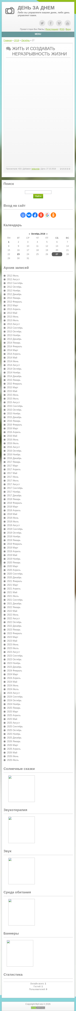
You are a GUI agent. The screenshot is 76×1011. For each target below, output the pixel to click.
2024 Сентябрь (15, 696)
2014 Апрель (14, 354)
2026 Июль (13, 760)
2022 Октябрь (14, 622)
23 (18, 254)
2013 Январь (14, 298)
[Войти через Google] (47, 215)
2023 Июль (13, 648)
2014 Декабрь (14, 376)
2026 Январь (14, 741)
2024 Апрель (14, 678)
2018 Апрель (14, 510)
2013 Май (12, 313)
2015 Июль (13, 398)
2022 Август (13, 618)
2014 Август (13, 365)
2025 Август (13, 722)
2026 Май (12, 752)
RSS (62, 29)
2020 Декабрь (14, 577)
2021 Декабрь (14, 603)
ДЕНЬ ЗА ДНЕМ (36, 7)
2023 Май (12, 640)
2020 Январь (14, 562)
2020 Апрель (14, 570)
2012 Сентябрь (15, 283)
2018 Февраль (14, 503)
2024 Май (12, 681)
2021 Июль (13, 596)
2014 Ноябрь (14, 372)
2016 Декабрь (14, 458)
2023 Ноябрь (14, 663)
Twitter (42, 23)
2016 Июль (13, 443)
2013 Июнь (13, 316)
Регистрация (51, 29)
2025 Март (12, 711)
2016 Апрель (14, 432)
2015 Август (13, 402)
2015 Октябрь (14, 409)
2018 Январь (14, 499)
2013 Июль (13, 320)
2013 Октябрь (14, 331)
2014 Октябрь (14, 368)
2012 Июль (13, 275)
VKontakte (59, 23)
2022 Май (12, 611)
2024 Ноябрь (14, 704)
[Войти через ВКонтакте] (29, 215)
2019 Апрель (14, 551)
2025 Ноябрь (14, 734)
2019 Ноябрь (14, 558)
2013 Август (13, 324)
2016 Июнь (13, 439)
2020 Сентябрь (15, 573)
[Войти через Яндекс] (41, 215)
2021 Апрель (14, 588)
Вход (68, 29)
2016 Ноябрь (14, 454)
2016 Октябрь (14, 450)
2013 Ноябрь (14, 335)
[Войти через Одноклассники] (53, 215)
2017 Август (13, 484)
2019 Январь (14, 540)
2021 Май (12, 592)
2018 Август (13, 525)
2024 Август (13, 693)
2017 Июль (13, 480)
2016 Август (13, 447)
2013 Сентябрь (15, 327)
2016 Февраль (14, 424)
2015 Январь (14, 380)
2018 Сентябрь (15, 529)
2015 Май (12, 391)
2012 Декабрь (14, 294)
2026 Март (12, 745)
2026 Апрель (14, 749)
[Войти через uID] (23, 215)
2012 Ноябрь (14, 290)
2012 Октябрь (14, 286)
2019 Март (12, 547)
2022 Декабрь (14, 626)
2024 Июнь (13, 685)
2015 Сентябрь (15, 406)
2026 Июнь (13, 756)
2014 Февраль (14, 346)
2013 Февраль (14, 301)
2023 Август (13, 652)
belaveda (35, 169)
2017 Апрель (14, 469)
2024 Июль (13, 689)
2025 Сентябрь (15, 726)
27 (57, 254)
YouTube (68, 23)
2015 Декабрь (14, 417)
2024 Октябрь (14, 700)
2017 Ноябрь (14, 491)
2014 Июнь (13, 361)
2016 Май (12, 436)
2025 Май (12, 719)
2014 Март (12, 350)
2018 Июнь (13, 518)
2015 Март (12, 387)
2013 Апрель (14, 309)
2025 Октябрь (14, 730)
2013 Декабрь (14, 339)
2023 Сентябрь (15, 655)
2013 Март (12, 305)
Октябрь (25, 40)
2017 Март (12, 465)
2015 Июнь (13, 395)
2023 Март (12, 637)
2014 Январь (14, 342)
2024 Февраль (14, 670)
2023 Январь (14, 629)
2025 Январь (14, 708)
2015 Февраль (14, 383)
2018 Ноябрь (14, 536)
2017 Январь (14, 462)
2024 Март (12, 674)
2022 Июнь (13, 614)
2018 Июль (13, 521)
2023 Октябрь (14, 659)
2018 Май (12, 514)
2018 (16, 40)
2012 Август (13, 279)
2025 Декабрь (14, 737)
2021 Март (12, 585)
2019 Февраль (14, 544)
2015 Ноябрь (14, 413)
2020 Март (12, 566)
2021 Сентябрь (15, 599)
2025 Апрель (14, 715)
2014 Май (12, 357)
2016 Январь (14, 421)
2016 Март (12, 428)
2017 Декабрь (14, 495)
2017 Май (12, 473)
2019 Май (12, 555)
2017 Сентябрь (15, 488)
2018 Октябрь (14, 532)
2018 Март (12, 506)
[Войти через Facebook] (35, 215)
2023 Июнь (13, 644)
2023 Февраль (14, 633)
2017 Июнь (13, 477)
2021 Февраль (14, 581)
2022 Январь (14, 607)
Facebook (51, 23)
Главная (8, 40)
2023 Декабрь (14, 667)
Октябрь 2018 (38, 234)
